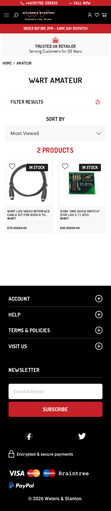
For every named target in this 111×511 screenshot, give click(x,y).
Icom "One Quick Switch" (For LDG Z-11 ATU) (80, 213)
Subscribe (55, 409)
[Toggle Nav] (6, 15)
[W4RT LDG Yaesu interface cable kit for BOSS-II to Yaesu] (29, 183)
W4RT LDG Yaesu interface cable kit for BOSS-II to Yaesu (28, 213)
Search (16, 15)
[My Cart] (104, 15)
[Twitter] (82, 436)
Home (7, 63)
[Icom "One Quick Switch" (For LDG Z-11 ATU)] (82, 183)
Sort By (55, 119)
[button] (55, 133)
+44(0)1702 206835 (42, 3)
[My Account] (90, 15)
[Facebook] (29, 436)
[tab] (55, 102)
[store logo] (38, 15)
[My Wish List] (97, 15)
